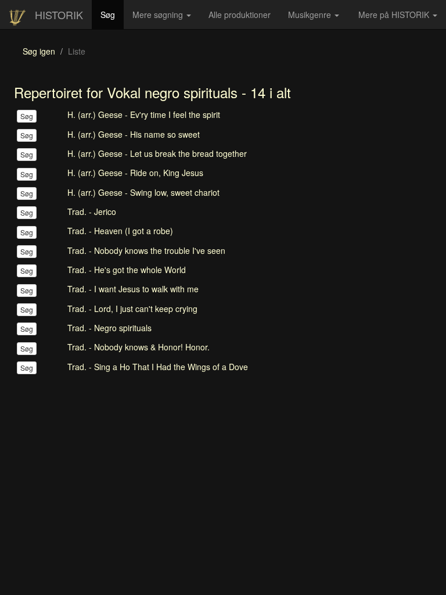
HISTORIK (59, 14)
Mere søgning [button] (158, 14)
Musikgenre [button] (310, 14)
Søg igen (39, 51)
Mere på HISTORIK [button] (394, 14)
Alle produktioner (243, 18)
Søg (112, 14)
